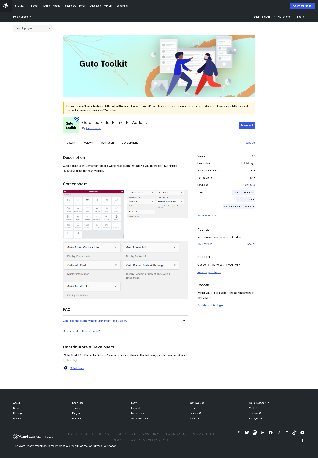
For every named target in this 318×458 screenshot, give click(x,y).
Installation (107, 142)
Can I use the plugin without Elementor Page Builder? (95, 320)
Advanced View (207, 215)
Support (250, 142)
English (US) (248, 184)
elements (249, 206)
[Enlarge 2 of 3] (183, 194)
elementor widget (233, 206)
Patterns (76, 418)
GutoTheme (93, 128)
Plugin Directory (22, 16)
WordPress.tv (140, 418)
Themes (76, 408)
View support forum (209, 272)
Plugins (76, 413)
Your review (204, 244)
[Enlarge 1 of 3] (119, 194)
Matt (253, 408)
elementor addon (245, 199)
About (16, 402)
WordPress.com (259, 402)
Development (130, 142)
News (16, 408)
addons (237, 192)
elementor (248, 192)
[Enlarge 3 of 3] (183, 245)
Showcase (78, 402)
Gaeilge (49, 437)
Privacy (17, 418)
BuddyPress (257, 418)
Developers (137, 413)
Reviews (87, 142)
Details (70, 142)
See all (251, 244)
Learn (134, 402)
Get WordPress (302, 5)
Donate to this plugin (210, 305)
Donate (195, 413)
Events (194, 408)
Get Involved (197, 402)
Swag (194, 418)
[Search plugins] (48, 28)
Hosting (17, 413)
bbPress (255, 413)
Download (247, 125)
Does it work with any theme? (81, 331)
